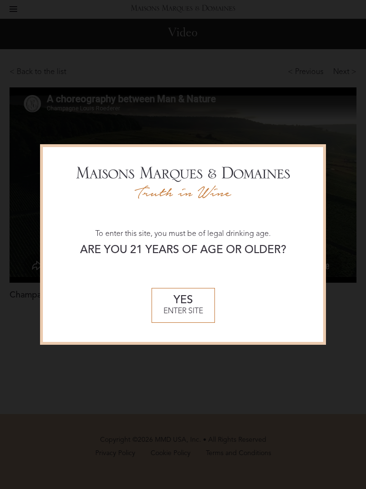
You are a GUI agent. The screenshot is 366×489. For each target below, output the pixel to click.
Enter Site (183, 305)
